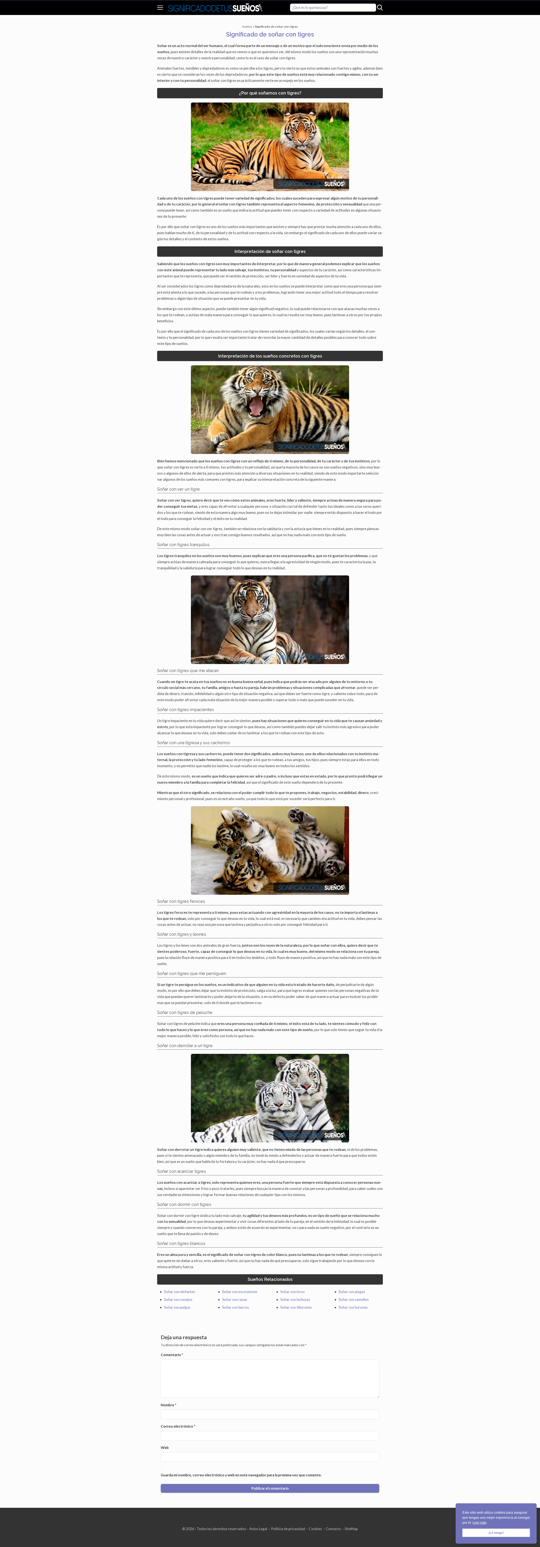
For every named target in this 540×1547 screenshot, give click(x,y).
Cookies (315, 1529)
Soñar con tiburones (296, 1307)
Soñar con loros (292, 1291)
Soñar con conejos (178, 1299)
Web (165, 1447)
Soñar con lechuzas (295, 1299)
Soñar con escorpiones (240, 1291)
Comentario (172, 1355)
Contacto (333, 1529)
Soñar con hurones (353, 1307)
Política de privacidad (288, 1529)
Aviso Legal (258, 1529)
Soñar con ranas (234, 1299)
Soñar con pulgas (177, 1307)
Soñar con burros (235, 1307)
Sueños (247, 26)
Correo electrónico (178, 1426)
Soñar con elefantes (179, 1291)
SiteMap (351, 1529)
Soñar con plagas (352, 1291)
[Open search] (380, 8)
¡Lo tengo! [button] (496, 1532)
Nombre (168, 1405)
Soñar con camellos (354, 1299)
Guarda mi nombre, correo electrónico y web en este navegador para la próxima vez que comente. (241, 1475)
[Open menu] (160, 8)
